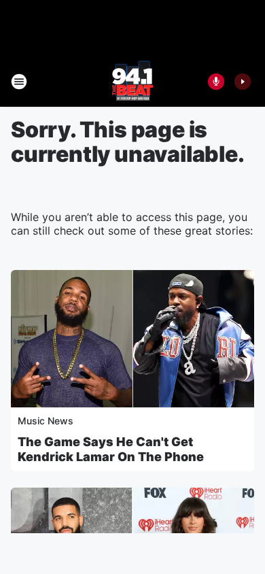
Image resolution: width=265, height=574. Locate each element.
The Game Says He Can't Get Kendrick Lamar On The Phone (111, 449)
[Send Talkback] (216, 81)
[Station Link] (132, 81)
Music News (45, 420)
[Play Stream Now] (242, 81)
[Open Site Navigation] (19, 81)
